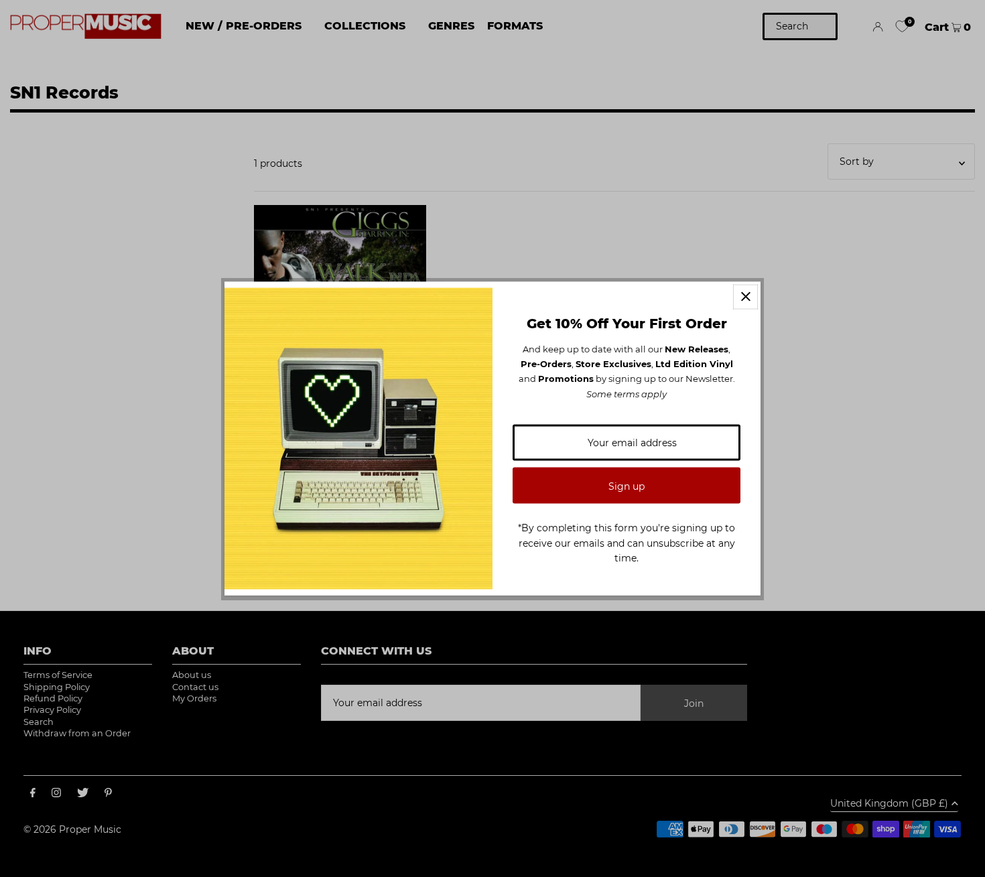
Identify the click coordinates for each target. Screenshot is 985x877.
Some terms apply (626, 393)
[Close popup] (745, 296)
